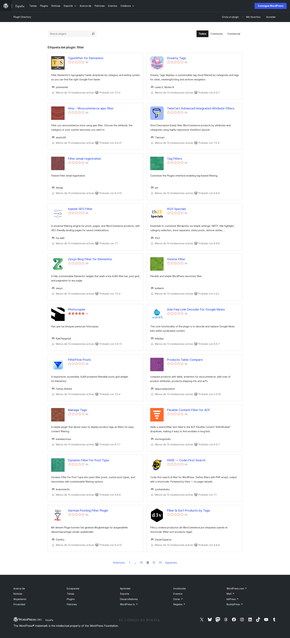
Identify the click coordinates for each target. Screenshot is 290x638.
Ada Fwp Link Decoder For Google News (196, 309)
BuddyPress (235, 604)
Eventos (177, 593)
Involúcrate (179, 588)
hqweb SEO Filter (80, 209)
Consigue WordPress (270, 5)
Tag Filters (174, 158)
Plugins (71, 599)
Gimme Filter (176, 259)
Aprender (125, 588)
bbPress (233, 599)
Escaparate (73, 588)
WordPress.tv (129, 604)
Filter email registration (84, 158)
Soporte (124, 593)
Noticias (17, 593)
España (49, 620)
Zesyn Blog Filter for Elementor (90, 259)
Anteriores (119, 562)
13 (160, 562)
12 (154, 562)
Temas (70, 593)
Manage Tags (77, 410)
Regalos (179, 604)
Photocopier (76, 309)
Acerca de (19, 588)
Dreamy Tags (176, 58)
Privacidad (19, 604)
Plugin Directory (22, 16)
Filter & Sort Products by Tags (188, 510)
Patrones (72, 604)
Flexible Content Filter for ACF (188, 410)
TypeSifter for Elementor (86, 58)
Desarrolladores (129, 599)
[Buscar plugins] (93, 33)
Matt (230, 593)
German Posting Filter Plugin (88, 510)
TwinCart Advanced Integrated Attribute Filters (200, 108)
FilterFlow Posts (79, 359)
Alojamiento (19, 599)
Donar (178, 599)
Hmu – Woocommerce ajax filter (91, 108)
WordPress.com (237, 588)
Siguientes (171, 562)
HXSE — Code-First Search (186, 460)
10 (141, 562)
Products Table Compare (185, 359)
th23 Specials (176, 209)
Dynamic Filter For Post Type (88, 460)
